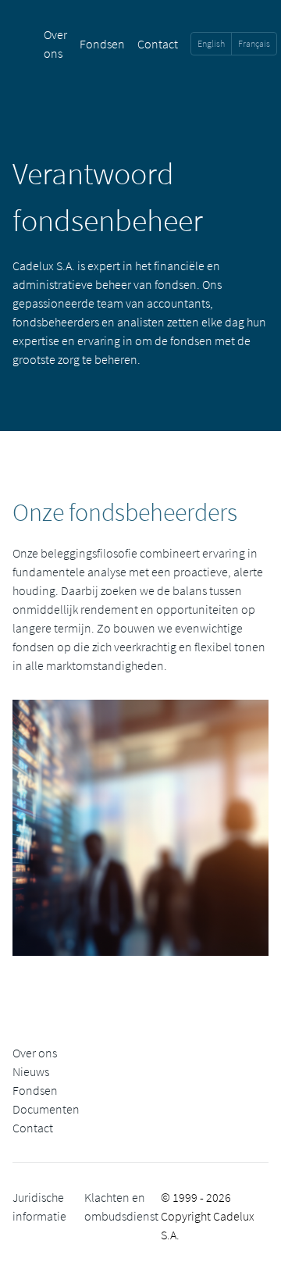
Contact (157, 44)
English (211, 43)
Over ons (34, 1052)
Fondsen (102, 44)
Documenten (46, 1109)
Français (254, 43)
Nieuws (30, 1071)
